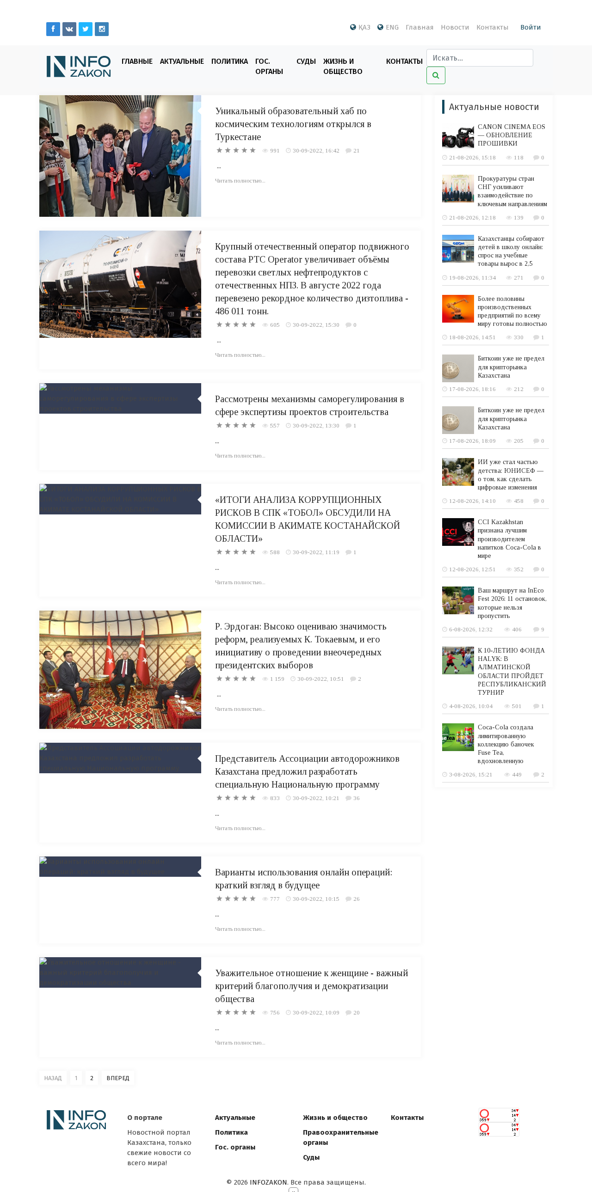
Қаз (364, 27)
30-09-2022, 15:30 (316, 324)
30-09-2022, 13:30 (316, 425)
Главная (420, 27)
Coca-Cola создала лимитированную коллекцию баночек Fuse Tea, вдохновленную (506, 744)
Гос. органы (269, 66)
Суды (306, 61)
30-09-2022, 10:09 (316, 1012)
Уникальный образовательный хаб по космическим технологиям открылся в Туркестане (293, 124)
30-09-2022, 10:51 (320, 678)
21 (356, 150)
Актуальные (182, 61)
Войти (530, 27)
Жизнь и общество (335, 1117)
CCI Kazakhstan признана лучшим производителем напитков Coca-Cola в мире (509, 539)
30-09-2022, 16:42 (316, 150)
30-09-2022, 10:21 (316, 798)
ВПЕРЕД (118, 1078)
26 (356, 898)
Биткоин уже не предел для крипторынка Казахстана (511, 367)
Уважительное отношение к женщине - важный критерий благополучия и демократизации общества (311, 986)
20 (356, 1012)
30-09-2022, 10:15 (316, 898)
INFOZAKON (268, 1182)
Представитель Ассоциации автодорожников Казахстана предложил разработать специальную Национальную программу (307, 771)
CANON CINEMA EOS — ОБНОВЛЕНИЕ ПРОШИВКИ (511, 135)
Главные (137, 61)
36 (356, 798)
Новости (455, 27)
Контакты (492, 27)
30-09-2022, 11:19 (316, 552)
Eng (392, 27)
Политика (229, 61)
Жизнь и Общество (343, 66)
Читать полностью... (240, 180)
